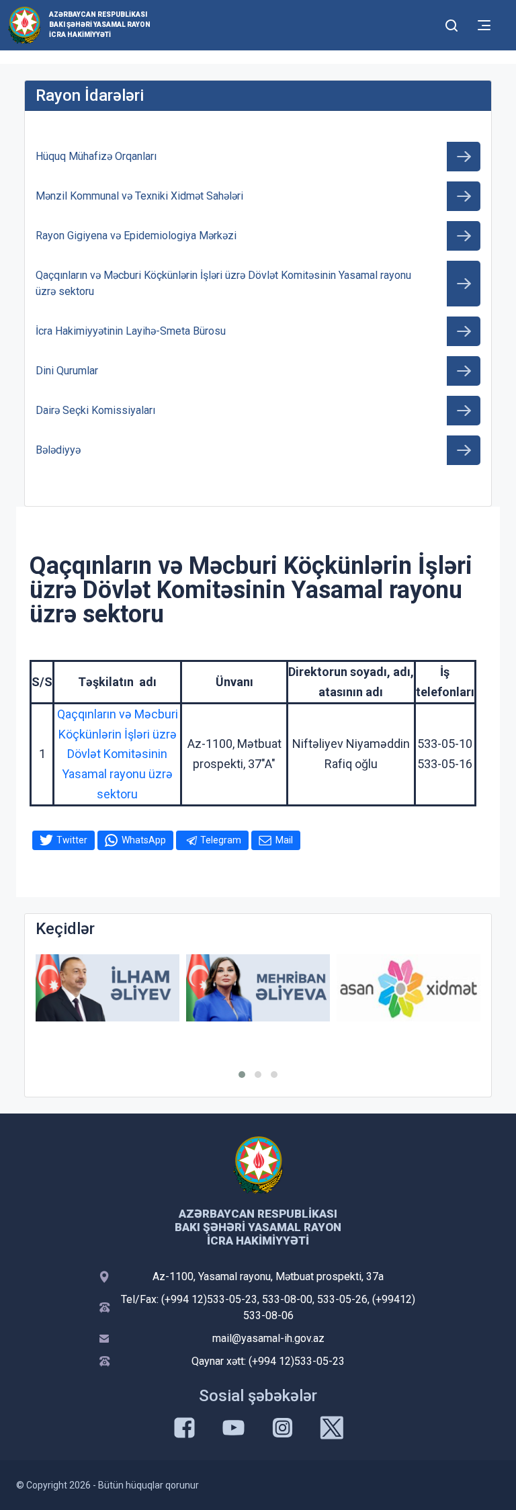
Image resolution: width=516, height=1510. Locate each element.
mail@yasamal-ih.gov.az (268, 1338)
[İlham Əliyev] (107, 988)
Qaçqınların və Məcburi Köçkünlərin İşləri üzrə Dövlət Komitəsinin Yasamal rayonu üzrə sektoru (117, 754)
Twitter (71, 840)
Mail (284, 840)
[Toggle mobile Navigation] (484, 25)
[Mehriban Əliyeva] (258, 988)
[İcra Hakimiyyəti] (24, 24)
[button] (242, 1074)
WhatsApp (144, 840)
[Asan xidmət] (408, 988)
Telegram (220, 840)
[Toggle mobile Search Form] (451, 23)
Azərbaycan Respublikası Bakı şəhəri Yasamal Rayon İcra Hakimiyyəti (99, 24)
